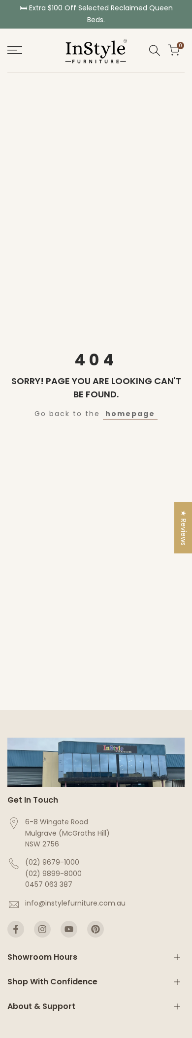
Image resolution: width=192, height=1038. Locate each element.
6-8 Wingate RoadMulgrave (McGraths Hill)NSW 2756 (67, 833)
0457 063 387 (48, 884)
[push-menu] (14, 50)
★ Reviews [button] (184, 528)
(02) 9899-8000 (53, 873)
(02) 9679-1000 (52, 862)
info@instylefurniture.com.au (75, 903)
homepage (130, 414)
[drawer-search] (154, 50)
